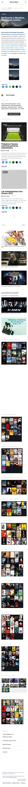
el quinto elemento (5, 105)
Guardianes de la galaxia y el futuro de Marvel (11, 286)
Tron (8, 49)
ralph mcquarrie (5, 108)
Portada (9, 8)
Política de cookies (7, 736)
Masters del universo (20, 51)
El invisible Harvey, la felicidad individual (9, 295)
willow (22, 108)
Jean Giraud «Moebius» (17, 34)
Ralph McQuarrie (5, 34)
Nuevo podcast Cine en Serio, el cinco (9, 266)
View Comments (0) (14, 114)
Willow (12, 49)
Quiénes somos (6, 748)
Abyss (16, 47)
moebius (20, 107)
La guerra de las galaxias (11, 44)
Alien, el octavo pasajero (7, 47)
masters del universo (12, 107)
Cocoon (7, 45)
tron (19, 108)
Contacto (5, 752)
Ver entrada (4, 166)
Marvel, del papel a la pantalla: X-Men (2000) (10, 313)
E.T (19, 44)
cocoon (18, 103)
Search (23, 225)
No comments (17, 25)
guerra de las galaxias (16, 105)
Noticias (4, 14)
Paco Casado (9, 23)
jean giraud (4, 107)
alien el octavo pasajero (10, 103)
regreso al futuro (13, 108)
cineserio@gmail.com (8, 734)
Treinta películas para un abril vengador (9, 293)
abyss (2, 103)
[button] (14, 63)
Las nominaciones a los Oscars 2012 (11, 192)
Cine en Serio (14, 2)
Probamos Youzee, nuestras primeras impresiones (9, 146)
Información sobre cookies (9, 740)
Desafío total (14, 45)
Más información (7, 744)
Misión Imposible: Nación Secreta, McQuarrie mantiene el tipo (13, 247)
